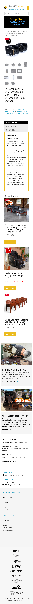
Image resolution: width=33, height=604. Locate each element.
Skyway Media (22, 600)
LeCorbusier (18, 113)
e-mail (10, 426)
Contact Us (6, 520)
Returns (5, 505)
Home (5, 31)
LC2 (5, 113)
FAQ (4, 500)
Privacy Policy (6, 510)
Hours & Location (7, 497)
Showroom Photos (7, 527)
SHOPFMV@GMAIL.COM (11, 485)
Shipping (5, 502)
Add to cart (10, 242)
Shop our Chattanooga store (16, 9)
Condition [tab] (10, 129)
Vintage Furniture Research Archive (16, 31)
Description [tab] (11, 122)
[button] (26, 39)
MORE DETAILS (7, 429)
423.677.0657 (10, 482)
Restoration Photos (8, 530)
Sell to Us (5, 523)
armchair (19, 111)
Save (8, 39)
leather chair (10, 113)
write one (25, 448)
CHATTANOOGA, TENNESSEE (16, 475)
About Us (5, 525)
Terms (4, 507)
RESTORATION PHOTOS (9, 382)
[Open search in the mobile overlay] (16, 13)
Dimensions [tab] (11, 126)
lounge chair (25, 113)
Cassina (25, 111)
